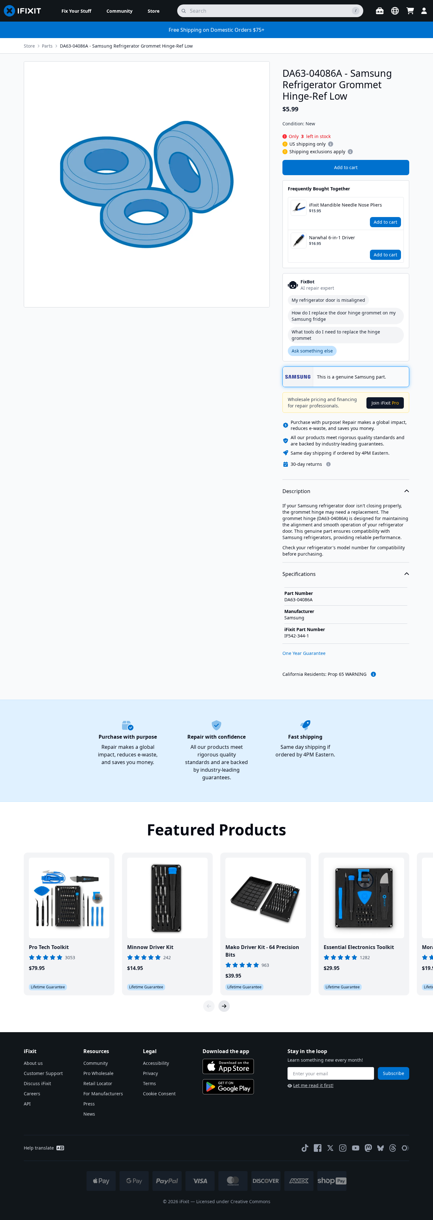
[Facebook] (317, 1148)
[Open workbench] (379, 10)
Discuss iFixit (37, 1083)
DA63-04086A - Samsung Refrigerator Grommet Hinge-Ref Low (126, 46)
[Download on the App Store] (228, 1066)
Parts (47, 46)
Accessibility (156, 1063)
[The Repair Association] (405, 1148)
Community (95, 1063)
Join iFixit (385, 403)
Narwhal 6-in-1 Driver (332, 237)
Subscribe (393, 1073)
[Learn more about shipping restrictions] (330, 144)
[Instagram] (343, 1148)
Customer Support (43, 1073)
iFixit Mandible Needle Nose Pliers (345, 205)
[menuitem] (76, 11)
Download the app (226, 1051)
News (89, 1114)
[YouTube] (355, 1148)
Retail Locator (97, 1083)
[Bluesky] (380, 1148)
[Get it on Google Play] (228, 1086)
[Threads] (393, 1148)
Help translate (39, 1148)
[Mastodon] (368, 1148)
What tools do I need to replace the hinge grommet (336, 335)
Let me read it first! (313, 1085)
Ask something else (312, 351)
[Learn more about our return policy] (328, 464)
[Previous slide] (209, 1006)
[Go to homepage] (25, 10)
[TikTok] (305, 1148)
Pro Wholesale (98, 1073)
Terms (149, 1083)
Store (29, 46)
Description (296, 491)
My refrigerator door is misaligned (328, 300)
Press (89, 1104)
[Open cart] (410, 10)
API (27, 1104)
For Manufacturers (103, 1094)
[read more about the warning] (373, 674)
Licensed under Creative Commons (233, 1201)
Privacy (150, 1073)
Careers (32, 1094)
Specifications (299, 573)
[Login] (424, 11)
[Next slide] (224, 1006)
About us (33, 1063)
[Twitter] (330, 1148)
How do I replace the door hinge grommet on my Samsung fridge (344, 316)
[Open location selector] (395, 10)
